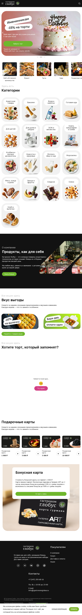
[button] (3, 33)
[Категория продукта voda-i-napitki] (51, 109)
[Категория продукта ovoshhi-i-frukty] (31, 189)
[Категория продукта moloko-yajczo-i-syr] (51, 162)
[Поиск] (80, 3)
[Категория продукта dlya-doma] (31, 136)
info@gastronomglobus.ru (38, 590)
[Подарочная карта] (11, 442)
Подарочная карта (6, 452)
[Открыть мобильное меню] (2, 3)
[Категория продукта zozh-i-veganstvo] (51, 136)
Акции (52, 562)
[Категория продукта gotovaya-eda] (71, 109)
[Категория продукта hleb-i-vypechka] (11, 215)
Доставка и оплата (57, 559)
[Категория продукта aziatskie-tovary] (11, 109)
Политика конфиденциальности (13, 603)
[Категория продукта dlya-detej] (11, 136)
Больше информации (59, 609)
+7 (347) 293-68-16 (36, 579)
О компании (54, 553)
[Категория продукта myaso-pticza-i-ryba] (11, 189)
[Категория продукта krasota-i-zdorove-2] (31, 162)
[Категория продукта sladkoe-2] (51, 189)
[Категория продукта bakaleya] (31, 109)
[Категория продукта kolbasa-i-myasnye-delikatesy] (11, 162)
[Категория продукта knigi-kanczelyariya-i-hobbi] (71, 136)
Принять (74, 609)
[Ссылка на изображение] (31, 548)
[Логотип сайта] (13, 3)
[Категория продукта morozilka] (71, 162)
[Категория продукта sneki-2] (71, 189)
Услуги (52, 556)
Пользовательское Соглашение (38, 603)
